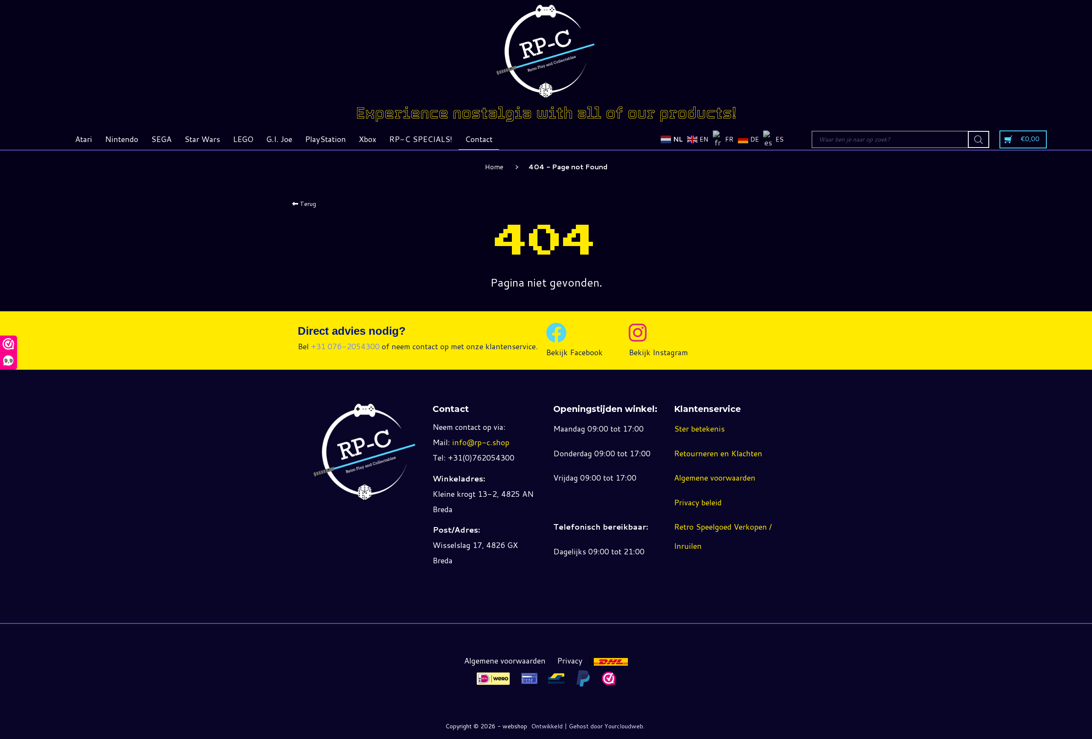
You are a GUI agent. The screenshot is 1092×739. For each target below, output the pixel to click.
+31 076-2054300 (345, 346)
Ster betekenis (699, 428)
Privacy (569, 660)
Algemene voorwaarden (714, 477)
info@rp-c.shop (480, 442)
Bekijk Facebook (574, 352)
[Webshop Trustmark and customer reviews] (609, 678)
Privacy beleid (698, 502)
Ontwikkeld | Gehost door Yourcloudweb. (588, 726)
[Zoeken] (978, 139)
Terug (307, 204)
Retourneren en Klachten (718, 453)
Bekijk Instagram (658, 352)
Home (494, 166)
